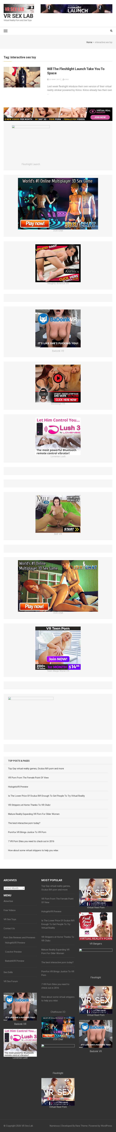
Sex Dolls (8, 972)
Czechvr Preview (13, 951)
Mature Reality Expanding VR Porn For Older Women (34, 814)
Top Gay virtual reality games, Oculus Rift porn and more (36, 768)
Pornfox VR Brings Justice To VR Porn (27, 832)
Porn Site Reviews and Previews (19, 937)
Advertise (8, 901)
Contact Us (9, 928)
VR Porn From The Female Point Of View (28, 777)
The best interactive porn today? (24, 823)
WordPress (106, 1125)
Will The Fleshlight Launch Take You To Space (76, 71)
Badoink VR (58, 350)
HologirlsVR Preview (18, 786)
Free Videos (10, 910)
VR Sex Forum (11, 981)
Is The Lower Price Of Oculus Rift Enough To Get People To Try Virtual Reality (46, 795)
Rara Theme (82, 1125)
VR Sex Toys (10, 919)
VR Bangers (96, 943)
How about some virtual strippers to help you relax (33, 850)
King (66, 79)
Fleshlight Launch (31, 164)
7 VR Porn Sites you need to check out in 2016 (31, 841)
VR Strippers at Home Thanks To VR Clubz (29, 805)
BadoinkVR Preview (14, 961)
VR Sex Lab (18, 16)
